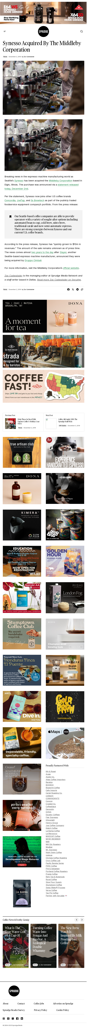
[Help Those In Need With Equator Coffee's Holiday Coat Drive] (23, 422)
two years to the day (42, 252)
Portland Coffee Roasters (57, 871)
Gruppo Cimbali (33, 260)
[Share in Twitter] (73, 289)
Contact (21, 1003)
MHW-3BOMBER (53, 839)
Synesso (18, 180)
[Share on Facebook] (68, 289)
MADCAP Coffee (53, 836)
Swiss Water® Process (55, 887)
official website (71, 268)
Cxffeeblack (51, 806)
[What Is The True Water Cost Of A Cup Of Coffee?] (16, 946)
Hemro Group (52, 823)
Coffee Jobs (39, 1003)
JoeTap (21, 200)
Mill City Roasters (53, 844)
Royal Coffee (51, 879)
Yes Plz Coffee (52, 893)
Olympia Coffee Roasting (56, 858)
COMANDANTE (52, 798)
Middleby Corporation (60, 180)
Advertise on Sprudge (63, 1003)
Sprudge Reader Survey (14, 1010)
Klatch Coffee (51, 828)
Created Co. (51, 804)
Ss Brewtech (37, 200)
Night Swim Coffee (54, 852)
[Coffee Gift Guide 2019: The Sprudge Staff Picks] (64, 422)
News (5, 56)
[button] (4, 31)
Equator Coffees (53, 815)
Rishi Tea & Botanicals (55, 877)
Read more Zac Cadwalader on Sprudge (59, 279)
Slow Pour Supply (54, 882)
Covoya (49, 801)
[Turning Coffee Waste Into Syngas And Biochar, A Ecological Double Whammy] (43, 946)
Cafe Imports (51, 790)
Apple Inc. (50, 777)
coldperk (49, 796)
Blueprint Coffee (53, 788)
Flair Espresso (52, 817)
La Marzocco (51, 833)
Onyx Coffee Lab (53, 860)
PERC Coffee (51, 866)
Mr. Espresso (51, 850)
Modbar (49, 847)
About (5, 1003)
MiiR (47, 842)
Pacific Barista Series (55, 863)
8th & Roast (51, 771)
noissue (49, 855)
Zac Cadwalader (13, 275)
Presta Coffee (52, 874)
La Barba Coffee (53, 831)
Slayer (63, 252)
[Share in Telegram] (77, 289)
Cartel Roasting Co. (54, 793)
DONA (48, 812)
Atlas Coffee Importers (55, 779)
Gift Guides (62, 425)
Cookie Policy (62, 1010)
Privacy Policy (40, 1010)
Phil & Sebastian (53, 869)
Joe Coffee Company (55, 825)
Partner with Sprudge (55, 896)
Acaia (48, 774)
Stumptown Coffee (54, 885)
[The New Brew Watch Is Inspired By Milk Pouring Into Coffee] (71, 946)
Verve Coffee (51, 890)
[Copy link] (82, 289)
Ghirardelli (50, 820)
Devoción (50, 809)
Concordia (10, 200)
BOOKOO (50, 785)
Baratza (49, 782)
